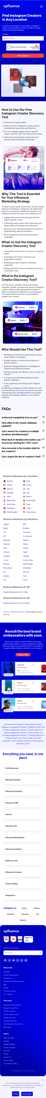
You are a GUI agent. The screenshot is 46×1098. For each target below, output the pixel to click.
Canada (9, 485)
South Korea (11, 504)
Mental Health (28, 564)
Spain (28, 504)
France (28, 485)
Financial (6, 544)
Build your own (11, 860)
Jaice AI (8, 814)
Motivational (7, 568)
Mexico (29, 496)
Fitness (25, 544)
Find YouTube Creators (21, 741)
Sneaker (6, 576)
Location (5, 34)
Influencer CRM (11, 803)
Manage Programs (12, 780)
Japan (9, 496)
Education (6, 540)
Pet (4, 572)
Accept (15, 1094)
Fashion (25, 540)
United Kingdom (12, 512)
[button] (43, 1080)
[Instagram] (17, 960)
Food (5, 548)
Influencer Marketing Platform (13, 612)
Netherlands (11, 500)
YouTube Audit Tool (36, 735)
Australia (10, 481)
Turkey (28, 508)
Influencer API (11, 826)
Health (25, 552)
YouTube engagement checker (14, 735)
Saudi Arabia (30, 500)
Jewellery (6, 556)
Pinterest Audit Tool (13, 738)
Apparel (6, 524)
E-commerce (27, 536)
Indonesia (10, 493)
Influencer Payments (13, 791)
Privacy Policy (27, 1094)
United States (31, 512)
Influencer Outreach (13, 872)
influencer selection (27, 390)
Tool (5, 117)
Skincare (26, 572)
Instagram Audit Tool (36, 727)
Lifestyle (26, 556)
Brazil (28, 481)
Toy (4, 580)
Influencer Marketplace (14, 837)
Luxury (5, 560)
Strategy (23, 201)
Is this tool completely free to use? (20, 417)
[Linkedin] (5, 960)
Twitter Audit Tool (35, 730)
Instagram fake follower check (28, 724)
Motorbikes (27, 568)
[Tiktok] (21, 960)
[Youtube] (13, 960)
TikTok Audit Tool (35, 732)
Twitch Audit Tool (29, 738)
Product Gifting (11, 884)
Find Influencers (12, 768)
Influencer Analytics (13, 849)
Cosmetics (26, 532)
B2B (24, 524)
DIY (4, 536)
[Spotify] (26, 960)
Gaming (25, 548)
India (28, 489)
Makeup (6, 564)
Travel (25, 580)
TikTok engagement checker (15, 732)
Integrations (10, 895)
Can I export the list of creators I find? (21, 456)
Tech (24, 576)
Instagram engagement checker (14, 727)
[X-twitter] (9, 960)
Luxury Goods (28, 560)
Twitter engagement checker (15, 730)
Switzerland (11, 508)
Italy (27, 493)
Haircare (6, 552)
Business (26, 528)
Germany (10, 489)
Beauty (5, 528)
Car (4, 532)
